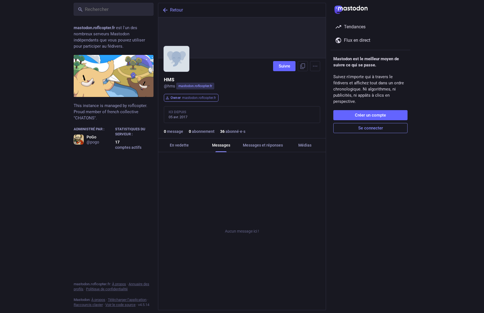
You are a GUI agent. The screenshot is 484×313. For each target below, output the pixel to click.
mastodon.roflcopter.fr (195, 86)
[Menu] (315, 66)
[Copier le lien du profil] (303, 66)
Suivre (284, 66)
